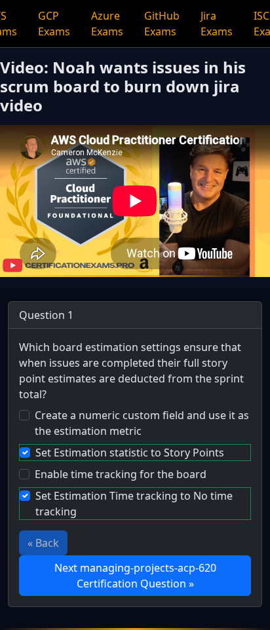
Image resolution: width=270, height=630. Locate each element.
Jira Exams (217, 24)
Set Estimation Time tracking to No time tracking (134, 504)
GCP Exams (54, 24)
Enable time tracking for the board (120, 474)
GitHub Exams (162, 24)
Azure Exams (107, 24)
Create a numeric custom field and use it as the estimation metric (142, 423)
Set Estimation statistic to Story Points (129, 452)
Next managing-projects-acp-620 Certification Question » (135, 576)
